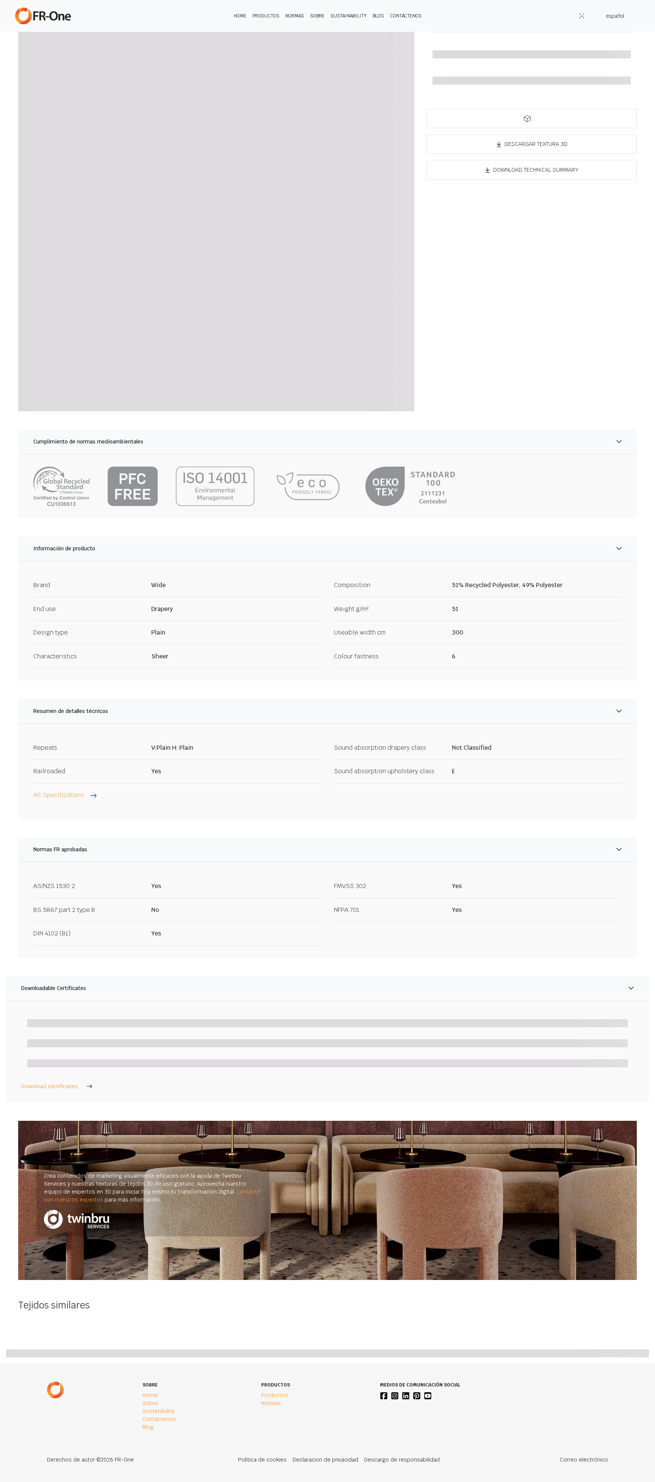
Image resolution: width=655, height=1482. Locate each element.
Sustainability (349, 16)
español (615, 16)
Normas (294, 16)
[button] (531, 118)
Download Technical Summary (535, 169)
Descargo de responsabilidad (402, 1459)
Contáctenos (406, 16)
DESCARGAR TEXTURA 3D (536, 144)
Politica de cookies (262, 1459)
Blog (378, 16)
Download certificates (49, 1086)
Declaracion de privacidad (325, 1459)
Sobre (317, 16)
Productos (265, 16)
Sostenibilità (158, 1411)
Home (240, 16)
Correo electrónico (584, 1459)
